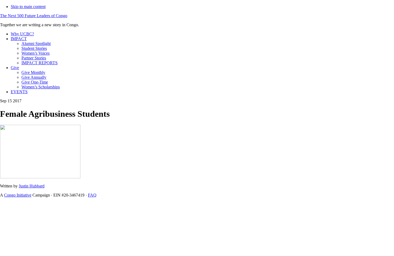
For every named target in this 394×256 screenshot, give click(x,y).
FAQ (92, 195)
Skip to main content (28, 6)
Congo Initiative (17, 195)
